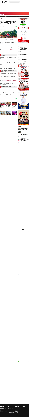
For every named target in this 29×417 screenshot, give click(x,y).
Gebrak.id (16, 410)
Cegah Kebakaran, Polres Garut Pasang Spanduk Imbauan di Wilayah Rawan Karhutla (8, 106)
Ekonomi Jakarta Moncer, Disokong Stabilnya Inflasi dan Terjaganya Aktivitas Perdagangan (23, 54)
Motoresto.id (16, 409)
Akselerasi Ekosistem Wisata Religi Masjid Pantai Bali (8, 115)
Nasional (4, 104)
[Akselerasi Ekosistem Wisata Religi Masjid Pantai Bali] (8, 114)
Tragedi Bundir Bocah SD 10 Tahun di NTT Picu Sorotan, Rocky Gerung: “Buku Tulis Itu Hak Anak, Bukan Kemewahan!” (25, 140)
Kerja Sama (23, 409)
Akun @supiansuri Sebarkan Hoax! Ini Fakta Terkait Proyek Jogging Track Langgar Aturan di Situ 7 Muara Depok (24, 137)
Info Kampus (2, 104)
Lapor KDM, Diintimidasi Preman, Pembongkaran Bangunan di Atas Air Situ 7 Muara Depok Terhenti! (24, 52)
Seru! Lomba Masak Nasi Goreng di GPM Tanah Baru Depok (9, 49)
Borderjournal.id (16, 411)
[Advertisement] (14, 8)
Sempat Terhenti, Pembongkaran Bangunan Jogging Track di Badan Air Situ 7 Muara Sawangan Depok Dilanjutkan (24, 49)
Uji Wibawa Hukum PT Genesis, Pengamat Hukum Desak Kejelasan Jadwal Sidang (14, 106)
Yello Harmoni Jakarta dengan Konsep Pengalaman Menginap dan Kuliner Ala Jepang (2, 116)
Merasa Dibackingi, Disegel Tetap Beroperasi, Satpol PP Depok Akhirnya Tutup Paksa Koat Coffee (24, 46)
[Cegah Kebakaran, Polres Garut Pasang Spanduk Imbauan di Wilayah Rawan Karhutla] (8, 104)
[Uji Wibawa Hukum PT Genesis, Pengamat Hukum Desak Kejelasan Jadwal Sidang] (14, 104)
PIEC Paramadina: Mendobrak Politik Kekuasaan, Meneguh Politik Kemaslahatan (2, 106)
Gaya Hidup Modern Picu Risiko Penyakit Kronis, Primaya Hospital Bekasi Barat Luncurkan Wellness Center (24, 62)
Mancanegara (2, 14)
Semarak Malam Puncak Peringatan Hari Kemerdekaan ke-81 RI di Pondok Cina (12, 16)
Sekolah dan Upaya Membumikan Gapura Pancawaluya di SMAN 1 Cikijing (24, 57)
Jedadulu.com (16, 412)
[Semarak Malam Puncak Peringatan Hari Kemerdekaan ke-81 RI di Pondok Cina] (14, 114)
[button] (0, 103)
